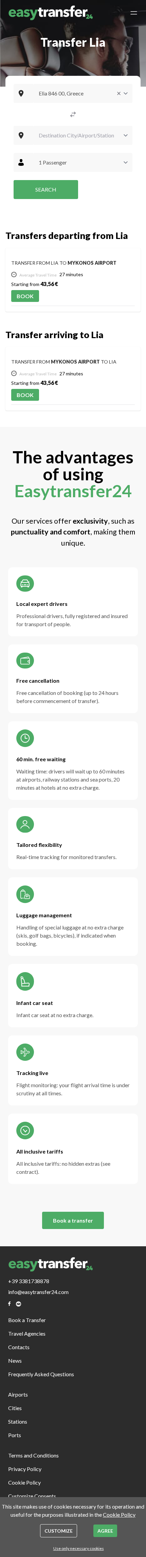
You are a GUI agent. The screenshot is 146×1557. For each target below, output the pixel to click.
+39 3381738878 (28, 1281)
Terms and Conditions (33, 1455)
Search (45, 189)
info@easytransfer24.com (38, 1292)
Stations (17, 1421)
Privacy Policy (24, 1469)
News (15, 1360)
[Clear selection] (119, 93)
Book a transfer (73, 1220)
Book (25, 296)
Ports (14, 1435)
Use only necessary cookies (78, 1548)
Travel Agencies (26, 1333)
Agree (105, 1531)
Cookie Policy (24, 1482)
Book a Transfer (27, 1320)
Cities (15, 1408)
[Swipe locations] (73, 114)
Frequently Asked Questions (41, 1374)
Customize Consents (32, 1496)
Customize (58, 1531)
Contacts (19, 1347)
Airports (18, 1394)
